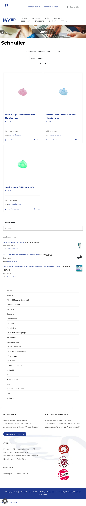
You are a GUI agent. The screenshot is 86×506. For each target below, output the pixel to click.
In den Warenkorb (13, 140)
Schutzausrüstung (14, 379)
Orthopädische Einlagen (16, 351)
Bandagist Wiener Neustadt (16, 474)
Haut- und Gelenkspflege (16, 333)
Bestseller (11, 314)
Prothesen (11, 361)
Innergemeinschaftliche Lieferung (60, 420)
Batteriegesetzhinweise (55, 427)
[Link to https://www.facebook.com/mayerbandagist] (6, 5)
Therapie (10, 394)
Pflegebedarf (12, 356)
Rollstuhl (10, 370)
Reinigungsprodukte (15, 365)
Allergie (10, 295)
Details (37, 140)
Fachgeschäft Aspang (13, 449)
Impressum (74, 424)
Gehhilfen (10, 323)
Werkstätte (21, 459)
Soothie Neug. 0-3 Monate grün (19, 187)
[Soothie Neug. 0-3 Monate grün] (22, 164)
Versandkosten (15, 135)
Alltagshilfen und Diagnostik (18, 300)
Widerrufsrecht (73, 427)
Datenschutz (50, 424)
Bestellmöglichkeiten (13, 420)
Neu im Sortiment (14, 347)
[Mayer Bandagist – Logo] (9, 19)
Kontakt (26, 420)
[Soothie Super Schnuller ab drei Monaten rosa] (22, 92)
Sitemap (65, 424)
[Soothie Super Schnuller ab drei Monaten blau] (63, 92)
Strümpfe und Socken (15, 389)
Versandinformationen (13, 424)
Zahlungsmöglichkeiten (14, 427)
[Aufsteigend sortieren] (59, 51)
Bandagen (11, 309)
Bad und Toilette (13, 305)
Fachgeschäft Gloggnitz (20, 452)
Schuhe (10, 375)
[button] (5, 501)
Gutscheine (11, 328)
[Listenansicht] (45, 63)
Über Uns (28, 424)
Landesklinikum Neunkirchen (16, 456)
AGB (59, 424)
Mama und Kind (13, 342)
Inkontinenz (11, 337)
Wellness (10, 398)
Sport (9, 384)
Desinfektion (12, 319)
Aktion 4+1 (11, 291)
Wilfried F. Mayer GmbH (29, 492)
